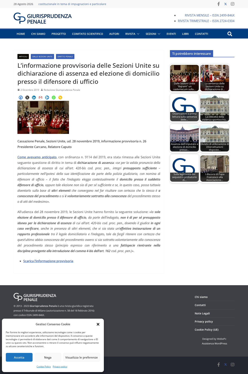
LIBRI (185, 34)
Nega (48, 357)
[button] (98, 324)
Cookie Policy (44, 366)
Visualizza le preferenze (81, 357)
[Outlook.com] (47, 97)
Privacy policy (60, 366)
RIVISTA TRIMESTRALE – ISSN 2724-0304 (206, 21)
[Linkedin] (34, 97)
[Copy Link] (60, 97)
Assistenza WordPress (214, 343)
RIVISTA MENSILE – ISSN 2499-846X (209, 15)
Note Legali (202, 313)
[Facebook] (21, 97)
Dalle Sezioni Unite (42, 56)
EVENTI (171, 34)
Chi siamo (201, 297)
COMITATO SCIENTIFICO (87, 34)
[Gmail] (40, 97)
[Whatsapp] (54, 97)
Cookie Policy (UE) (206, 329)
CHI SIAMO (38, 34)
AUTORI (114, 34)
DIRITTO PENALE (65, 56)
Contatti (200, 305)
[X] (27, 97)
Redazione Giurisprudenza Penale (62, 90)
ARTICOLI (23, 56)
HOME (21, 34)
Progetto (59, 34)
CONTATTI (201, 34)
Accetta (19, 357)
